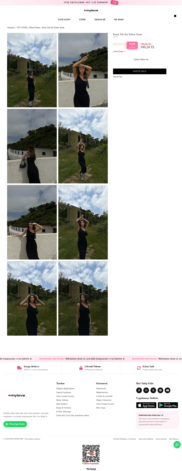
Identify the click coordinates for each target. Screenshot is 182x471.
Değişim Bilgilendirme (65, 388)
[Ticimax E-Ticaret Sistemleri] (91, 470)
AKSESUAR (99, 20)
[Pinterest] (160, 390)
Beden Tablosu (62, 400)
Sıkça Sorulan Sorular (65, 396)
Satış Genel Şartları (146, 439)
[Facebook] (139, 390)
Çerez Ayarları (161, 439)
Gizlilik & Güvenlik (104, 396)
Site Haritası (174, 439)
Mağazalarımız (102, 392)
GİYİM (82, 20)
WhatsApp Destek (17, 424)
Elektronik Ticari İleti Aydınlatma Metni (72, 415)
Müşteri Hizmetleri (103, 400)
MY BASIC (119, 20)
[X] (153, 390)
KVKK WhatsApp (63, 412)
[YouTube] (167, 390)
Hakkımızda (101, 388)
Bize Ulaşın (101, 408)
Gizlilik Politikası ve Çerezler (124, 439)
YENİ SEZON (64, 20)
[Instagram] (146, 390)
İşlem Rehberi (62, 404)
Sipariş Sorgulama (63, 392)
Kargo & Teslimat (63, 408)
